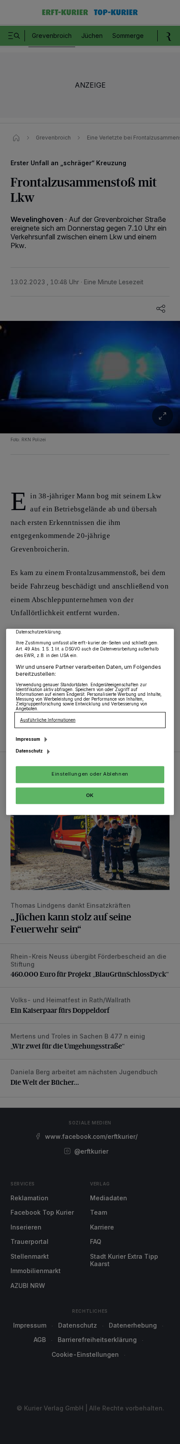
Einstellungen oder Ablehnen (90, 774)
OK (90, 795)
